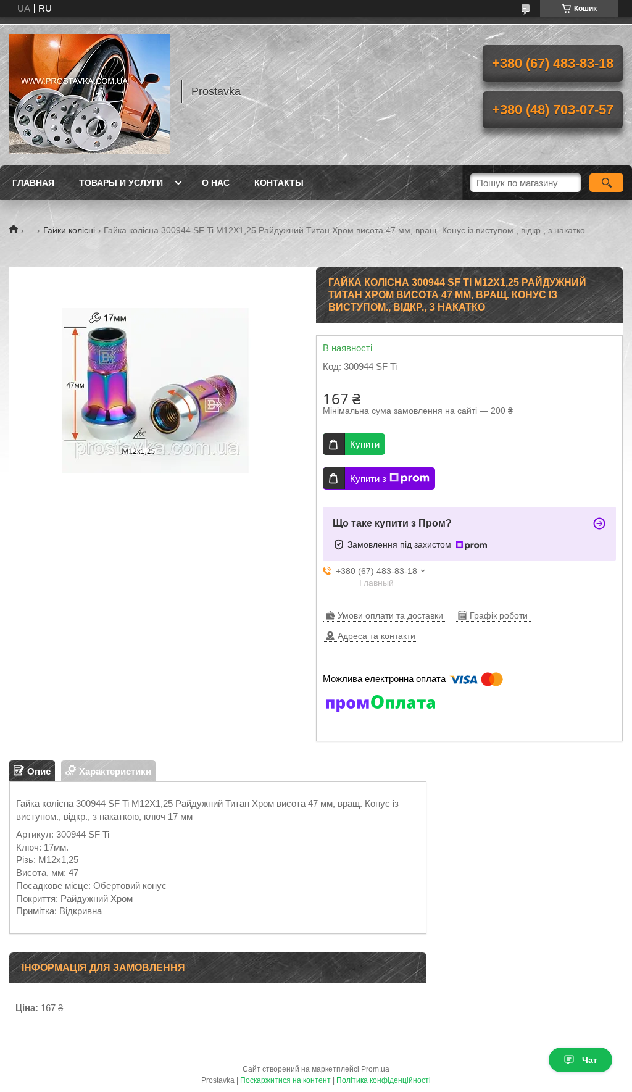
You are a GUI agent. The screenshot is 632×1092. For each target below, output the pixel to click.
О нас (216, 183)
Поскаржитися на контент (285, 1080)
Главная (33, 183)
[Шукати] (606, 182)
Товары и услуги (121, 183)
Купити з (368, 478)
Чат (589, 1060)
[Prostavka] (89, 91)
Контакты (279, 183)
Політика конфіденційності (383, 1080)
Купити (365, 444)
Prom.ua (375, 1069)
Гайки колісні (69, 230)
